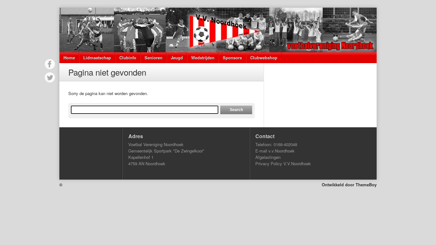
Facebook (50, 64)
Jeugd (177, 58)
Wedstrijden (202, 58)
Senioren (153, 58)
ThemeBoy (366, 185)
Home (69, 58)
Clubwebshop (263, 58)
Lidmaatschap (97, 58)
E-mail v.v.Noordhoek (275, 151)
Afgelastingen (268, 157)
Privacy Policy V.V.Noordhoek (283, 163)
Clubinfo (127, 58)
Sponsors (232, 58)
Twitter (50, 77)
